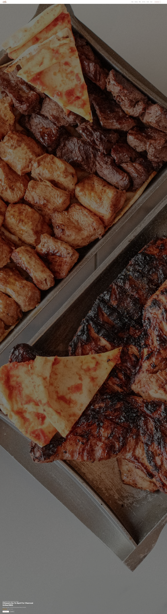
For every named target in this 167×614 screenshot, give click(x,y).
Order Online (5, 611)
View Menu (12, 611)
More (151, 1)
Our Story (143, 1)
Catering (136, 1)
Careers (148, 1)
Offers (140, 1)
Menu (132, 1)
